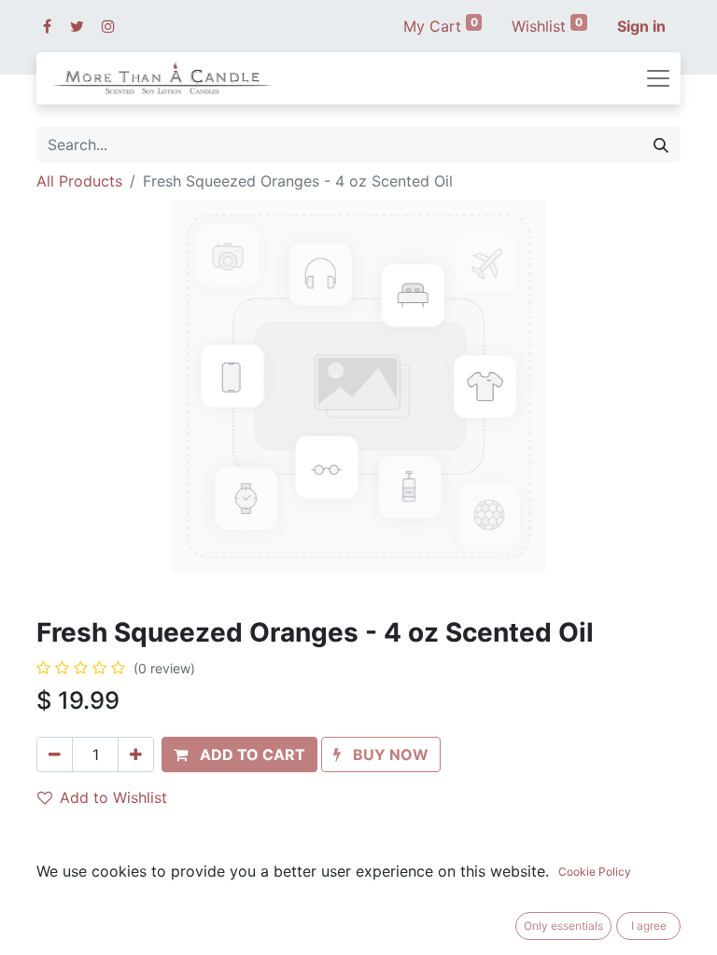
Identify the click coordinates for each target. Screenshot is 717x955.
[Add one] (136, 754)
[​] (47, 26)
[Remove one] (54, 754)
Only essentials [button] (563, 926)
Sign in (641, 26)
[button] (239, 754)
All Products (79, 181)
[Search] (661, 144)
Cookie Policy (594, 872)
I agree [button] (649, 926)
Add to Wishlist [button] (113, 797)
